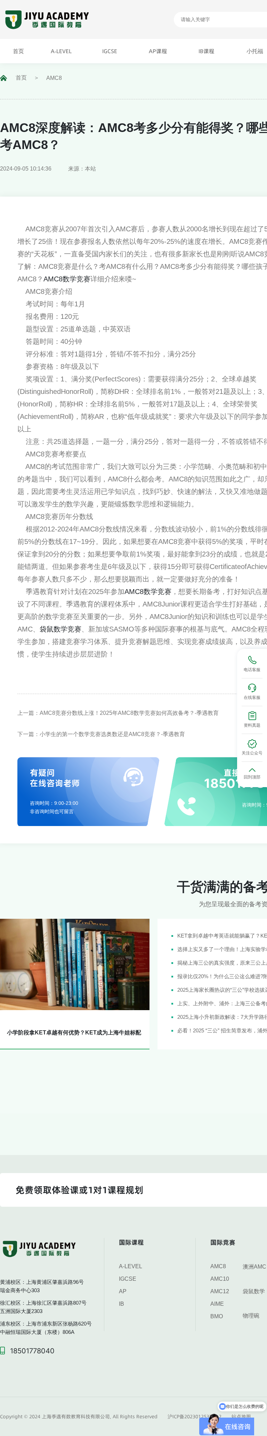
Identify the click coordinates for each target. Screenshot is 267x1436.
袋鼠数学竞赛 (60, 629)
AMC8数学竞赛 (66, 279)
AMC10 (219, 1279)
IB (121, 1304)
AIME (217, 1304)
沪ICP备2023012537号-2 (194, 1416)
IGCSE (127, 1279)
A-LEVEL (130, 1266)
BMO (216, 1316)
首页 (21, 78)
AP (123, 1291)
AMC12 (219, 1291)
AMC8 (54, 78)
